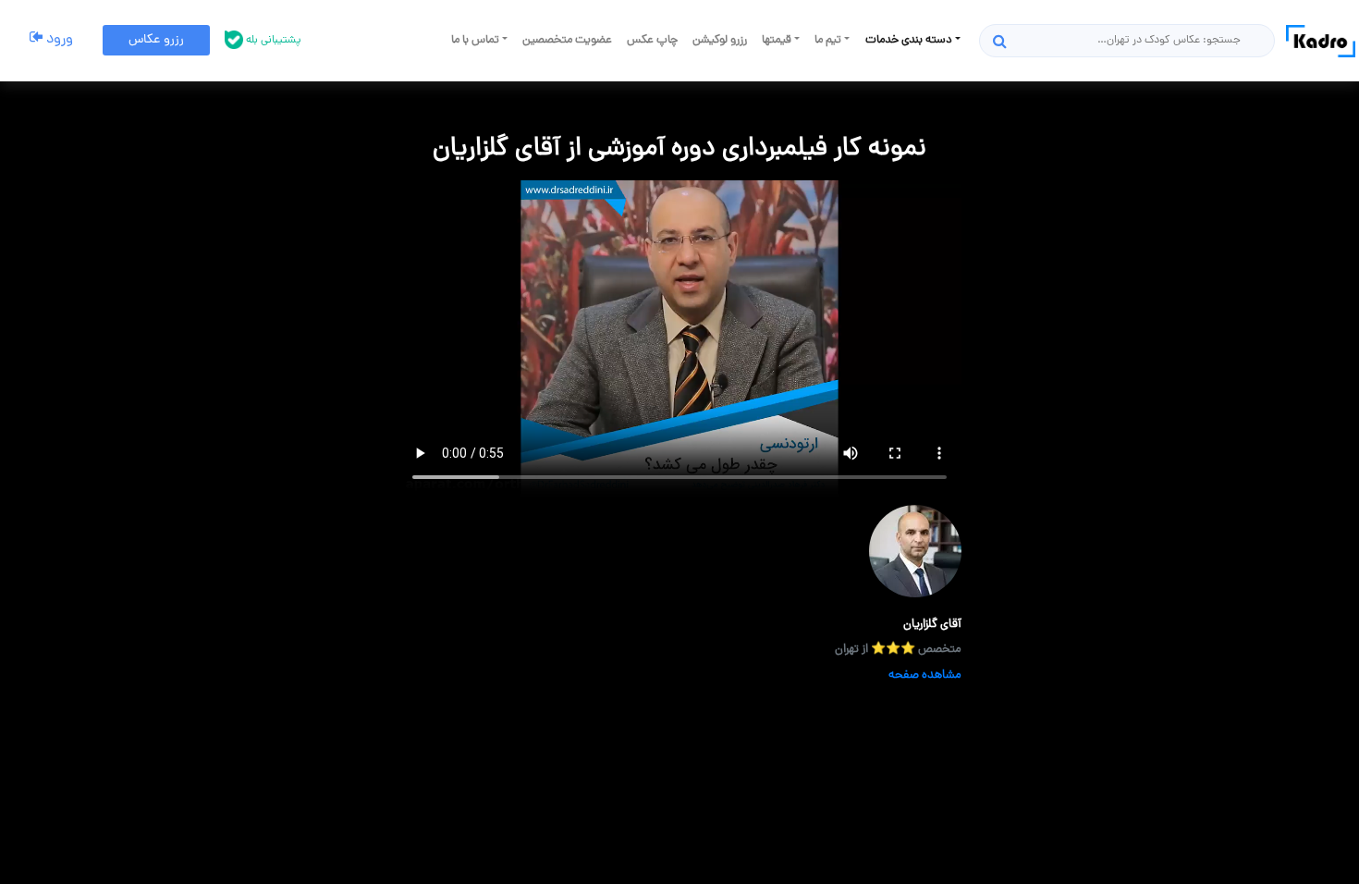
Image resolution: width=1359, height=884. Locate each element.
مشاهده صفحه (924, 675)
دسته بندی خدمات (910, 40)
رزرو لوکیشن (719, 40)
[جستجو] (999, 41)
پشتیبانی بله (272, 40)
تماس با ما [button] (476, 40)
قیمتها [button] (778, 40)
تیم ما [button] (829, 40)
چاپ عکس (652, 40)
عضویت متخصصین (567, 40)
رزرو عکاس (156, 40)
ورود (58, 40)
